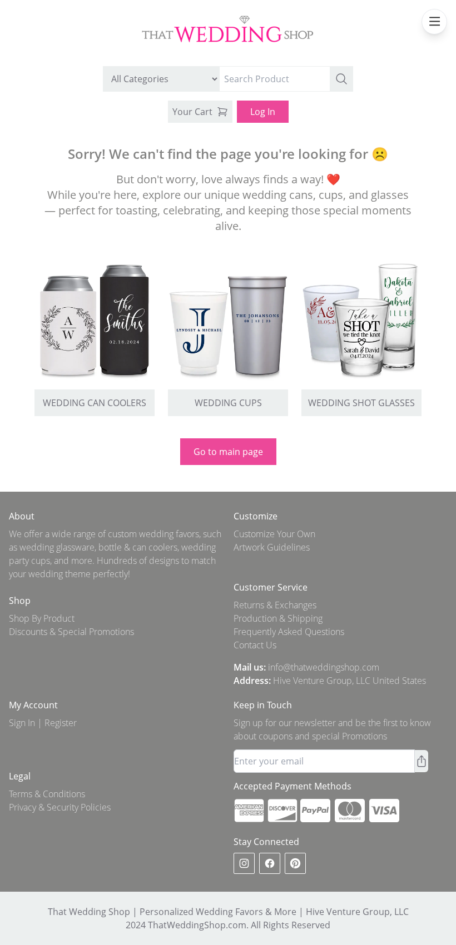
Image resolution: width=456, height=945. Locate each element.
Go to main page (228, 452)
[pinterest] (295, 863)
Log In (262, 112)
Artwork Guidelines (272, 547)
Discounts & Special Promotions (71, 632)
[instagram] (244, 863)
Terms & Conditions (47, 794)
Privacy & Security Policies (60, 807)
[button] (341, 79)
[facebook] (269, 863)
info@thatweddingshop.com (323, 667)
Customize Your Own (274, 534)
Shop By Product (42, 618)
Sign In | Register (43, 723)
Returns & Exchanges (275, 605)
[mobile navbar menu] (434, 21)
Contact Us (255, 645)
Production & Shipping (278, 618)
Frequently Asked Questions (289, 632)
